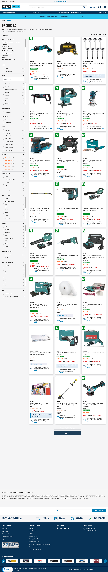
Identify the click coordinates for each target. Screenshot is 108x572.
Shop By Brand (102, 12)
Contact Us (31, 533)
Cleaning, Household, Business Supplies (70, 12)
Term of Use (17, 568)
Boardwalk (34, 351)
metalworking (72, 495)
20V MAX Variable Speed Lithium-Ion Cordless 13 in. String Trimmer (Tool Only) (67, 404)
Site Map (17, 570)
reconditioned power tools (31, 495)
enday (32, 401)
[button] (13, 65)
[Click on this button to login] (99, 7)
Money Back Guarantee (7, 536)
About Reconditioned (34, 530)
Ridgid (21, 496)
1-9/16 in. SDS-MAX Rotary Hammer (66, 352)
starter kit (54, 496)
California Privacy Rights (35, 549)
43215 (35, 79)
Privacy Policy (24, 568)
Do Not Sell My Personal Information (37, 568)
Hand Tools (5, 55)
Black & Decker (88, 62)
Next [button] (82, 16)
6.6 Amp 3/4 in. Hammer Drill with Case (93, 352)
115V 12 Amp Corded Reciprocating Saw (67, 255)
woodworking (62, 495)
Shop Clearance (37, 12)
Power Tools (5, 46)
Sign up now (99, 511)
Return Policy (5, 531)
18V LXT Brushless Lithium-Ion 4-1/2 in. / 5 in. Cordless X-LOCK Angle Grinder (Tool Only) (94, 404)
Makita (32, 62)
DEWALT (96, 495)
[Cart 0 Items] (105, 6)
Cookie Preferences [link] (33, 546)
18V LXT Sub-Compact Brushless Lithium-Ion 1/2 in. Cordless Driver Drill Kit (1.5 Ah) (67, 161)
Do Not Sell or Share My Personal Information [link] (40, 544)
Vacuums (4, 57)
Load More (67, 433)
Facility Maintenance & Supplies (11, 42)
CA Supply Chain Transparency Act (37, 538)
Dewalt (59, 62)
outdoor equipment (45, 495)
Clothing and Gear (7, 53)
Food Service (5, 44)
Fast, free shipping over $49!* (60, 1)
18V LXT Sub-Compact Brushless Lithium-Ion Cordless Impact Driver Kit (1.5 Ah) (93, 257)
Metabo (17, 496)
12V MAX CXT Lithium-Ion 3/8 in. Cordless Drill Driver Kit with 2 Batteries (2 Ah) (39, 305)
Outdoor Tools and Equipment (10, 50)
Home (3, 20)
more (27, 496)
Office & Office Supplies (8, 39)
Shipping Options (6, 533)
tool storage (54, 495)
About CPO (31, 528)
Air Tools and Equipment (8, 59)
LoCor (58, 302)
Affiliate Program (33, 536)
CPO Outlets (12, 1)
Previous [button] (25, 16)
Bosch (32, 111)
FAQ (3, 539)
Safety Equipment (7, 48)
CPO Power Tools (4, 1)
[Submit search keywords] (84, 7)
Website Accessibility (34, 541)
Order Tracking (5, 528)
